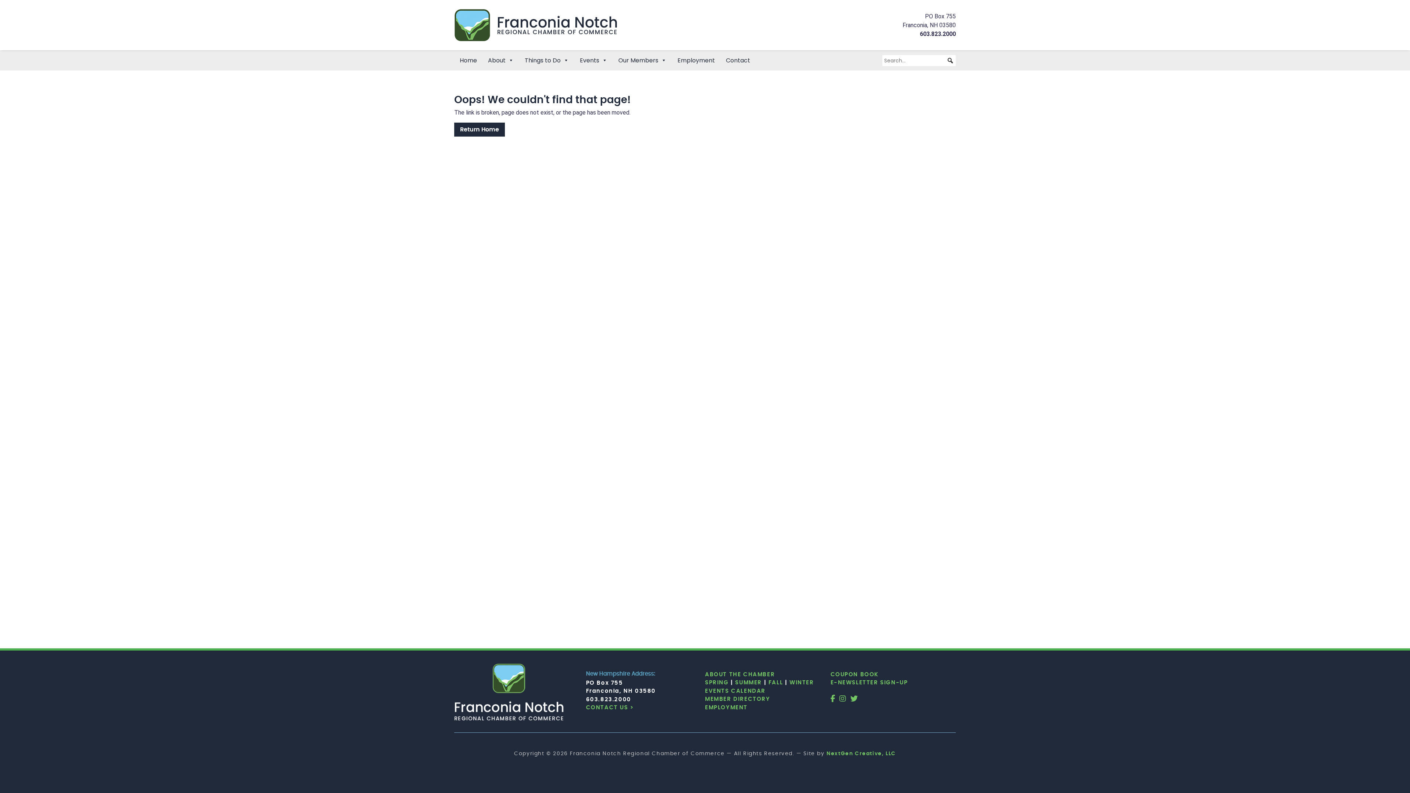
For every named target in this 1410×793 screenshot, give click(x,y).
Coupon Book (855, 674)
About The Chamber (740, 674)
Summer (748, 682)
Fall (776, 682)
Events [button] (589, 60)
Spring (717, 682)
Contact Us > (610, 707)
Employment (696, 60)
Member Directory (737, 699)
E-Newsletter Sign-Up (869, 682)
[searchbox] (919, 60)
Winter (801, 682)
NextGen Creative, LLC (861, 753)
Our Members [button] (638, 60)
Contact (738, 60)
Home (468, 60)
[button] (950, 60)
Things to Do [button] (543, 60)
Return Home (479, 130)
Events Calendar (735, 691)
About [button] (497, 60)
